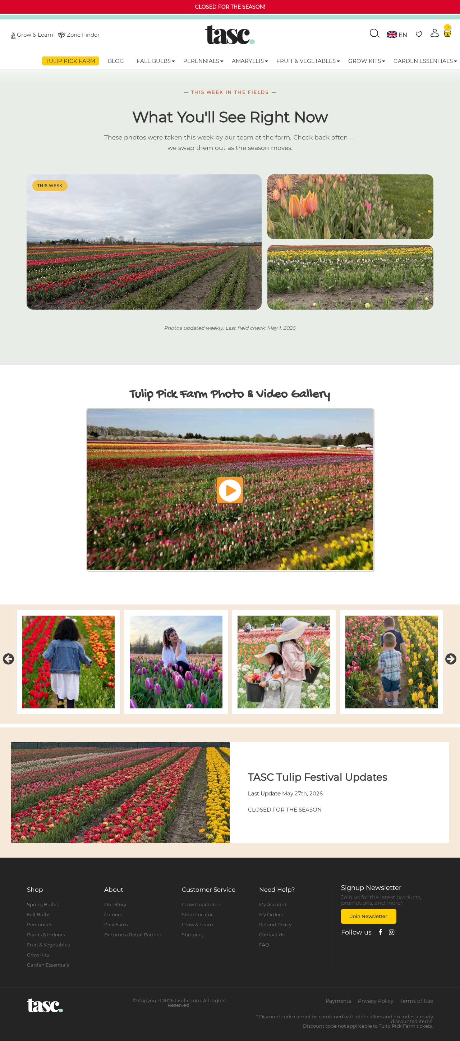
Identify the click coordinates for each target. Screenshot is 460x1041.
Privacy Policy (376, 1001)
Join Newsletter (368, 916)
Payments (338, 1001)
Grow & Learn (35, 34)
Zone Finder (83, 34)
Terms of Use (416, 1001)
